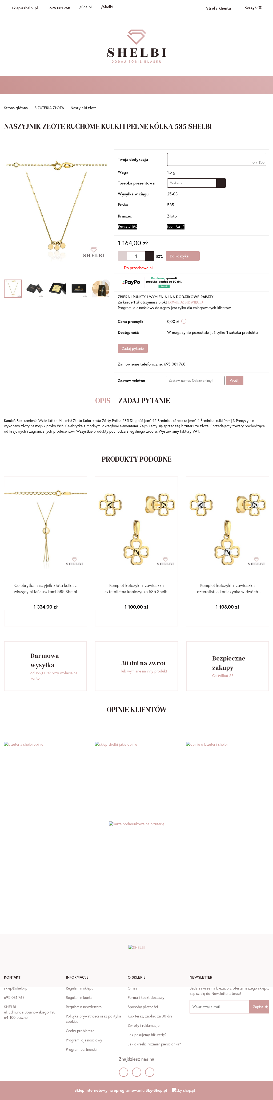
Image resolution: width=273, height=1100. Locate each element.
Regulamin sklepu (79, 988)
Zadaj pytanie (133, 348)
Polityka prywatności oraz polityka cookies (93, 1018)
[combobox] (196, 183)
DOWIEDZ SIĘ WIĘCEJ (185, 302)
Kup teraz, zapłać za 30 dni (150, 1016)
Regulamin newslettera (84, 1006)
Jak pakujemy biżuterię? (147, 1034)
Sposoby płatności (143, 1006)
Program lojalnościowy (84, 1039)
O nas (132, 988)
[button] (12, 978)
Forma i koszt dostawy (146, 997)
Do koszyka (180, 255)
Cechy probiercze (80, 1030)
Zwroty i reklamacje (143, 1025)
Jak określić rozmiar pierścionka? (154, 1043)
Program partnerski (81, 1049)
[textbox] (216, 159)
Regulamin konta (79, 997)
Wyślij (234, 380)
